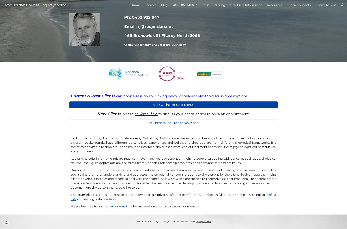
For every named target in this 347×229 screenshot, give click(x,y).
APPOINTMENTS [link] (185, 5)
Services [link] (150, 5)
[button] (342, 5)
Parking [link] (219, 5)
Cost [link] (206, 5)
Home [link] (135, 5)
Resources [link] (274, 5)
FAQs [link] (164, 5)
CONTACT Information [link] (246, 5)
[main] (182, 31)
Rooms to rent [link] (325, 5)
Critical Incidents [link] (299, 5)
